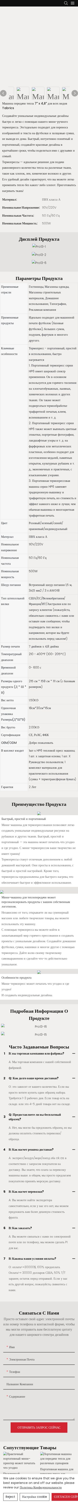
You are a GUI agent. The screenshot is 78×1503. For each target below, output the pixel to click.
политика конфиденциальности (41, 1487)
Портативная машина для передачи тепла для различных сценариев (56, 1471)
